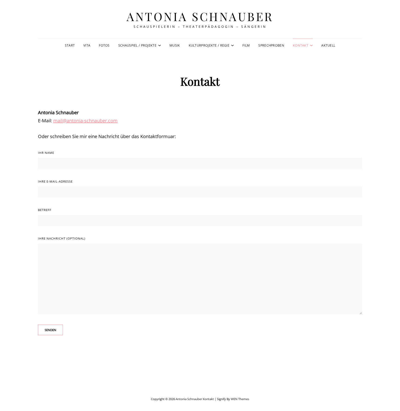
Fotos (104, 45)
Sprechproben (271, 45)
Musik (174, 45)
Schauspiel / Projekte (137, 45)
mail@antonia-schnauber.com (85, 120)
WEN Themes (240, 399)
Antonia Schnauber (200, 16)
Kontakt (300, 45)
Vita (86, 45)
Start (70, 45)
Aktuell (328, 45)
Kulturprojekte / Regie (209, 45)
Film (246, 45)
